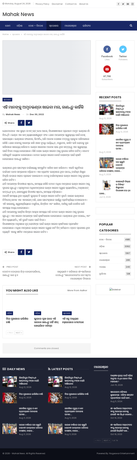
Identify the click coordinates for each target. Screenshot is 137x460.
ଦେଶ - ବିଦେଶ (105, 239)
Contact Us (71, 4)
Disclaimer (57, 4)
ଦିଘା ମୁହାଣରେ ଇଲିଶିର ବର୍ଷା (122, 127)
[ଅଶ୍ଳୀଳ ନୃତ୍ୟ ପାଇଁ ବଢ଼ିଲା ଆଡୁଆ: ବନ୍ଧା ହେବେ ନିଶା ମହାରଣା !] (101, 379)
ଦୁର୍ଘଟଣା (102, 273)
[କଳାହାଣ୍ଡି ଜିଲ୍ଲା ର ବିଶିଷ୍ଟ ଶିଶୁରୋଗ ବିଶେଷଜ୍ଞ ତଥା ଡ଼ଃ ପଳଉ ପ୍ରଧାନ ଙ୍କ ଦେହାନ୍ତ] (106, 185)
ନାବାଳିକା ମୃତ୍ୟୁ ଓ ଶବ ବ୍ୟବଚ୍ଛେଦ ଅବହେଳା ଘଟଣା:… (123, 144)
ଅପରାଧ (102, 266)
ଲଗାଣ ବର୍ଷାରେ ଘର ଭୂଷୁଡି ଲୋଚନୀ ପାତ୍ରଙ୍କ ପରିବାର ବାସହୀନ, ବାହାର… (31, 427)
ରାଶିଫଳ (87, 25)
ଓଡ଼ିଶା (19, 25)
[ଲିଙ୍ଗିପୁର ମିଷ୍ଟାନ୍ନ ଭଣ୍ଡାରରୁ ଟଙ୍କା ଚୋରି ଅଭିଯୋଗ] (106, 109)
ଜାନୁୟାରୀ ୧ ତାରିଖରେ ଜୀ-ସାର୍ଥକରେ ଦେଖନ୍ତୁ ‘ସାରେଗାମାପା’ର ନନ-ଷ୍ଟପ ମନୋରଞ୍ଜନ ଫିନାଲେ (73, 275)
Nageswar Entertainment (121, 453)
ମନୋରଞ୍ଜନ (71, 25)
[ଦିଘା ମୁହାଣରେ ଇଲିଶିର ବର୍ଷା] (18, 306)
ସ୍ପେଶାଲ (53, 25)
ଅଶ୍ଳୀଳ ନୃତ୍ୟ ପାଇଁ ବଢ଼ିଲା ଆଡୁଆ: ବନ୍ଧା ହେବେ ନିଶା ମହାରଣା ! (121, 378)
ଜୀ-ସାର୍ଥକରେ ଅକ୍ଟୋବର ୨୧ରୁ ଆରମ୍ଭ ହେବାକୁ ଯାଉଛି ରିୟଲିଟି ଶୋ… (121, 427)
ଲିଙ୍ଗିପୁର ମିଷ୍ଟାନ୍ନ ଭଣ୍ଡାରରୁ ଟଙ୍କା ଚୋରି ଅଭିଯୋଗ (123, 110)
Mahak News (18, 14)
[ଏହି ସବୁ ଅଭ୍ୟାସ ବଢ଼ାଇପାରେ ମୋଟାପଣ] (74, 306)
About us (83, 4)
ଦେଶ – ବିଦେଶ (36, 25)
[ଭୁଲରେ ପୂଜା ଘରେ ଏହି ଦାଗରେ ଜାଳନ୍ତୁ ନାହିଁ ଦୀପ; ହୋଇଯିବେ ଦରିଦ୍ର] (46, 306)
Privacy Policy (42, 4)
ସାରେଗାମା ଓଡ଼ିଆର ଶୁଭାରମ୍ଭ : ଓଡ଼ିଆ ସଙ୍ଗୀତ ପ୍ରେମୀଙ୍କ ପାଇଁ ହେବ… (121, 394)
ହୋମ (7, 25)
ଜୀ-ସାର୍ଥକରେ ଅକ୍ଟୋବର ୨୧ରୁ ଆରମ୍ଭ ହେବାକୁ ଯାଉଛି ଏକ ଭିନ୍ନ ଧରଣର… (121, 411)
